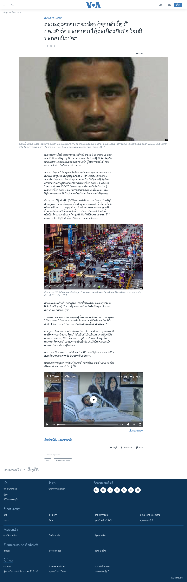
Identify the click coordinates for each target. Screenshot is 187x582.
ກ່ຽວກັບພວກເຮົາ (10, 535)
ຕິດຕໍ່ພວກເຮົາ (54, 535)
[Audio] (160, 5)
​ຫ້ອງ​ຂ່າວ (7, 566)
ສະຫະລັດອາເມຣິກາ (53, 18)
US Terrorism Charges (61, 376)
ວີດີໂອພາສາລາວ (10, 488)
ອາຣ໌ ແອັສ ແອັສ (55, 550)
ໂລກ (51, 520)
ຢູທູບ (6, 494)
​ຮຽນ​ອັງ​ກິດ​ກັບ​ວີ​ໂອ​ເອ (57, 571)
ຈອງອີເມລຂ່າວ (101, 550)
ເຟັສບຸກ (7, 550)
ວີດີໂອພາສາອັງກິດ (11, 499)
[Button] (139, 53)
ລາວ (5, 514)
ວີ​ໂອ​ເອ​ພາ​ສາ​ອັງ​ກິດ (57, 566)
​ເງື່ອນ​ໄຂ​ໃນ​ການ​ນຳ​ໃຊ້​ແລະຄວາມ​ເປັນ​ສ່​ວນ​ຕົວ (21, 571)
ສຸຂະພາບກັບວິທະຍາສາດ (150, 514)
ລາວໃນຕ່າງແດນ (101, 514)
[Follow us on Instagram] (110, 490)
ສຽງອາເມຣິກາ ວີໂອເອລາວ (60, 380)
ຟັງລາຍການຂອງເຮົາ (57, 488)
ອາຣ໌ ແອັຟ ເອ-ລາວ (102, 566)
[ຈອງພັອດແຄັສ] (138, 490)
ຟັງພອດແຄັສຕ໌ (100, 535)
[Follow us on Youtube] (103, 490)
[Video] (169, 5)
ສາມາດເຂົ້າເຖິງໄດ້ (102, 571)
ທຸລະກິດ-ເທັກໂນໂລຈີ (103, 520)
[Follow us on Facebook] (96, 490)
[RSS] (124, 490)
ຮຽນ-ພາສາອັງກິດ (147, 520)
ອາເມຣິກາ (53, 514)
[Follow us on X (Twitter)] (117, 490)
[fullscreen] (140, 424)
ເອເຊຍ (6, 520)
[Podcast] (131, 490)
